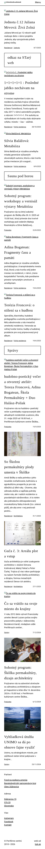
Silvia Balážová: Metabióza (16, 143)
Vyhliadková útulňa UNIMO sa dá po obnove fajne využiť (19, 742)
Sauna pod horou (20, 176)
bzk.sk (38, 844)
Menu (38, 2)
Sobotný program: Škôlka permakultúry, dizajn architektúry (20, 673)
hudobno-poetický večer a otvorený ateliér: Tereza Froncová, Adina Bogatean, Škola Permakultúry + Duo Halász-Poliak (22, 390)
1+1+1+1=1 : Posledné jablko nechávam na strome (21, 88)
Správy (13, 350)
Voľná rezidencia (20, 127)
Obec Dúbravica (11, 786)
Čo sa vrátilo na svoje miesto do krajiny (20, 606)
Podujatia (7, 230)
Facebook (8, 821)
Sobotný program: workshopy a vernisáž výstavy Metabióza (20, 201)
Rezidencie (8, 48)
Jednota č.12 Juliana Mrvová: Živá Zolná (19, 24)
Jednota (17, 48)
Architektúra (18, 516)
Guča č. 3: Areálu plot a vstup (21, 553)
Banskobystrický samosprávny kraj (20, 783)
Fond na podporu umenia (15, 780)
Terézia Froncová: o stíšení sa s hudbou (19, 307)
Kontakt (8, 825)
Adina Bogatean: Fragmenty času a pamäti (17, 252)
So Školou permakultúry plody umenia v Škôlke (19, 467)
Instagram (9, 818)
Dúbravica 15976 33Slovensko (10, 802)
